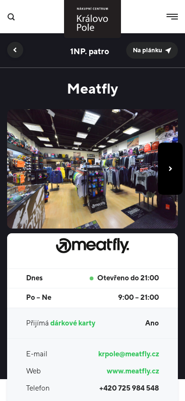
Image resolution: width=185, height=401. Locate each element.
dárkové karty (72, 323)
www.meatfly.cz (133, 371)
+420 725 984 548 (129, 388)
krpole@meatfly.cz (128, 354)
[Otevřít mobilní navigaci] (172, 16)
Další (170, 169)
